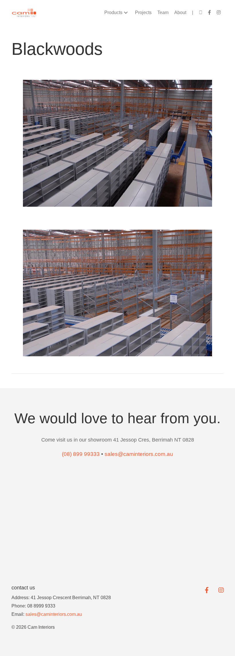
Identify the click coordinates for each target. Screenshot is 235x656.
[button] (125, 12)
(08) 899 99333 (81, 454)
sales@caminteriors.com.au (54, 614)
